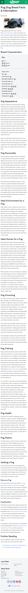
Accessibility (4, 574)
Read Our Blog (4, 564)
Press (2, 577)
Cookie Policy (18, 574)
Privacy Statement (19, 572)
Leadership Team (5, 578)
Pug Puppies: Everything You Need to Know (15, 545)
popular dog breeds (8, 33)
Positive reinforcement (14, 369)
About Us (3, 571)
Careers (17, 571)
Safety (15, 565)
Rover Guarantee (18, 564)
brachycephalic (22, 113)
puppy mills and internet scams (19, 511)
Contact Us (3, 572)
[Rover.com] (14, 2)
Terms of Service (19, 575)
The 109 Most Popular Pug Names (12, 547)
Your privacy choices (15, 585)
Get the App (4, 575)
